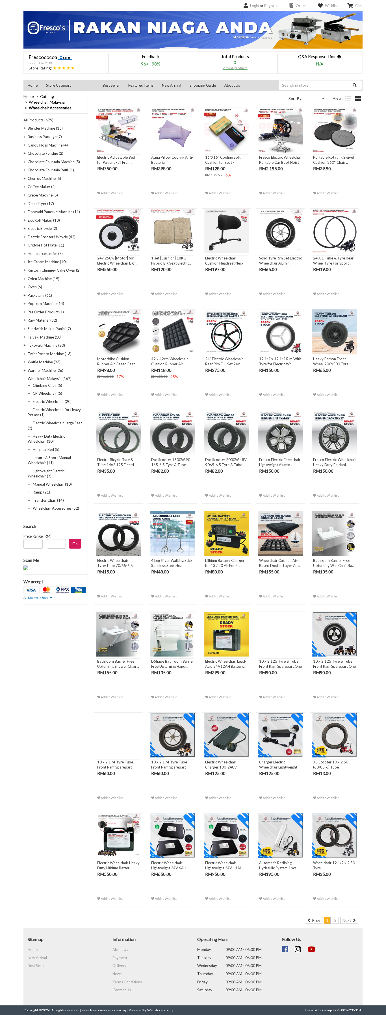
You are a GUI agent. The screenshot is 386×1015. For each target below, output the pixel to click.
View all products (235, 68)
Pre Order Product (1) (46, 312)
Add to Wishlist (111, 193)
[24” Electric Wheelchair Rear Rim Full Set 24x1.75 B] (226, 332)
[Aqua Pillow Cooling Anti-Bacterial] (172, 130)
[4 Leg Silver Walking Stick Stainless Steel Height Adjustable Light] (172, 533)
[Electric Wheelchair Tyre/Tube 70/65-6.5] (118, 533)
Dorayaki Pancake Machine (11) (54, 211)
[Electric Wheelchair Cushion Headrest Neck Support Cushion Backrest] (226, 231)
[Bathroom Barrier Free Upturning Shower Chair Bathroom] (118, 634)
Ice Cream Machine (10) (47, 261)
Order (301, 5)
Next (347, 920)
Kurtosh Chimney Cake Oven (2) (54, 270)
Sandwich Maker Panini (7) (49, 328)
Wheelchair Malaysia (47, 102)
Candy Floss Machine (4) (48, 145)
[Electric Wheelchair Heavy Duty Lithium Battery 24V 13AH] (118, 836)
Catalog (47, 96)
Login (254, 5)
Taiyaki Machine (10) (45, 337)
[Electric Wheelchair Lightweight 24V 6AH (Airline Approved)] (172, 836)
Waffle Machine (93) (44, 362)
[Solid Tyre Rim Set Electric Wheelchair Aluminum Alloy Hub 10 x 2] (280, 231)
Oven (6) (35, 287)
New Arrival (171, 85)
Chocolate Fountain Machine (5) (54, 162)
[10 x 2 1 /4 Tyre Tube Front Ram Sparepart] (118, 735)
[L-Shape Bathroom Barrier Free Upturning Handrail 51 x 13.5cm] (172, 634)
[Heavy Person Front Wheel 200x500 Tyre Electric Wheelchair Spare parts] (334, 332)
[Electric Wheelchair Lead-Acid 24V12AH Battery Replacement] (226, 634)
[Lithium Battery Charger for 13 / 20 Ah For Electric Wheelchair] (226, 533)
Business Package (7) (45, 136)
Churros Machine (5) (44, 178)
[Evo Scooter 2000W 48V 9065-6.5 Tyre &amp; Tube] (226, 432)
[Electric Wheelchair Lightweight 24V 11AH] (226, 836)
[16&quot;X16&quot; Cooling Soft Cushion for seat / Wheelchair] (226, 130)
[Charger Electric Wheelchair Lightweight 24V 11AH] (280, 735)
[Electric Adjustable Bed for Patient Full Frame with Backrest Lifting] (118, 130)
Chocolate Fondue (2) (45, 153)
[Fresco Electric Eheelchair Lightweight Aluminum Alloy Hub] (280, 432)
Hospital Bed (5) (46, 449)
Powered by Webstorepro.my (151, 1010)
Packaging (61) (40, 295)
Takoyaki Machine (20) (46, 345)
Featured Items (140, 85)
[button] (70, 85)
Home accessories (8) (45, 253)
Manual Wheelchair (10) (52, 484)
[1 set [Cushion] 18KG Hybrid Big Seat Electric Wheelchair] (172, 231)
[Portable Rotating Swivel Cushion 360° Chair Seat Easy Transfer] (334, 130)
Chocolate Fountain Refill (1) (51, 170)
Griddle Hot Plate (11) (46, 245)
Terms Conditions (127, 982)
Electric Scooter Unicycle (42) (51, 237)
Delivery (119, 965)
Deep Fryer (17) (41, 203)
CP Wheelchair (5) (47, 393)
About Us (232, 85)
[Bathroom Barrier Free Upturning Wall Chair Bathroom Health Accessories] (334, 533)
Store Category (58, 85)
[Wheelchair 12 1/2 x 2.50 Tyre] (334, 836)
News (117, 974)
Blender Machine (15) (45, 128)
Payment (119, 957)
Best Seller (111, 85)
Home (33, 85)
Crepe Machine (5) (43, 195)
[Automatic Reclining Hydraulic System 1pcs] (280, 836)
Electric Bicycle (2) (42, 228)
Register (271, 5)
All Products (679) (38, 120)
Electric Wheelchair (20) (52, 401)
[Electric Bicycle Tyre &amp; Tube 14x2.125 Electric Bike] (118, 432)
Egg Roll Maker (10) (44, 220)
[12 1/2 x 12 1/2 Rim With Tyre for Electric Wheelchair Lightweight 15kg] (280, 332)
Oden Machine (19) (43, 278)
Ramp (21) (41, 492)
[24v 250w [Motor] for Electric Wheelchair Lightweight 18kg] (118, 231)
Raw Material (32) (42, 320)
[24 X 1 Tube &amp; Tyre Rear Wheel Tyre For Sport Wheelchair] (334, 231)
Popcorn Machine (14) (46, 303)
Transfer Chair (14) (48, 500)
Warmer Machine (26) (45, 370)
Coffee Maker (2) (42, 186)
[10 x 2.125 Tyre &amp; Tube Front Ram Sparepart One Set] (280, 634)
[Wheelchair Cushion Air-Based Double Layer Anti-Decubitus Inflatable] (280, 533)
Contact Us (121, 990)
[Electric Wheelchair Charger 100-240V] (226, 735)
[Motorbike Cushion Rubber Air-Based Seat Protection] (118, 332)
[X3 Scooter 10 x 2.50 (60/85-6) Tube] (334, 735)
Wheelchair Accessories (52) (56, 508)
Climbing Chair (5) (47, 385)
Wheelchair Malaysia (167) (49, 378)
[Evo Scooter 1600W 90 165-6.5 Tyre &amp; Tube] (172, 432)
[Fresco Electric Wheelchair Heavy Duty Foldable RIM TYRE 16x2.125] (334, 432)
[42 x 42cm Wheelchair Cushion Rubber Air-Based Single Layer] (172, 332)
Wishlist (331, 5)
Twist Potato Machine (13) (49, 354)
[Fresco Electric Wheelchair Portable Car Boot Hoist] (280, 130)
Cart (359, 5)
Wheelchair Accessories (50, 107)
